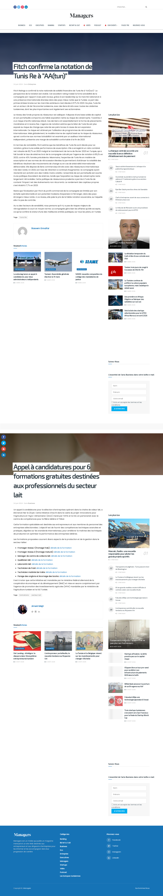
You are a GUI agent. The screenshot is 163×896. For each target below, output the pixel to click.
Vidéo (88, 25)
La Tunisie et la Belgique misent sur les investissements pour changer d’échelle (89, 656)
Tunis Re (23, 217)
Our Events (112, 25)
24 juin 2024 (18, 84)
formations (24, 595)
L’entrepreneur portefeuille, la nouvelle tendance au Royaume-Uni (58, 656)
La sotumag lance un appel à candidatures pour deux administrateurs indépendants (25, 276)
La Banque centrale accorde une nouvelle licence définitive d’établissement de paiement (123, 153)
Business (21, 25)
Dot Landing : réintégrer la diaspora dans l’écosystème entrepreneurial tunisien (25, 656)
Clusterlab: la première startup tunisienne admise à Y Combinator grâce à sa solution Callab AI (131, 179)
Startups (61, 25)
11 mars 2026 (50, 280)
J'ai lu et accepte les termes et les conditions (126, 403)
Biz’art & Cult (74, 25)
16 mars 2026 (116, 246)
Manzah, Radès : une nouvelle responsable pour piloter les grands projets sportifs (122, 554)
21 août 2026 (19, 662)
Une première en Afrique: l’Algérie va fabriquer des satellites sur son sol (134, 299)
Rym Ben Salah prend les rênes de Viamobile (131, 189)
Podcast (97, 25)
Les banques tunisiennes (70, 876)
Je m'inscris (119, 409)
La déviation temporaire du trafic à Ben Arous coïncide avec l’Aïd (137, 256)
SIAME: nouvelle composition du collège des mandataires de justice (89, 276)
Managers (64, 861)
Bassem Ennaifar (40, 228)
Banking (51, 25)
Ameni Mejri (38, 606)
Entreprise (32, 84)
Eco (30, 25)
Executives (40, 25)
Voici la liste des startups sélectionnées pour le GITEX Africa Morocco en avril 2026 (135, 313)
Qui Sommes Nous (142, 888)
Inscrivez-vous (139, 25)
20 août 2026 (116, 646)
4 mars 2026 (81, 283)
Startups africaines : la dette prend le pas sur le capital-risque (135, 656)
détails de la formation (61, 547)
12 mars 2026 (19, 283)
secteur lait (36, 595)
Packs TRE (125, 25)
